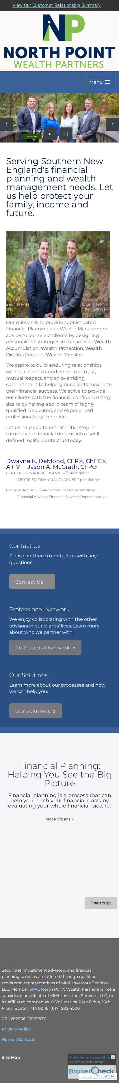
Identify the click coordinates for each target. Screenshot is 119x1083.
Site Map (11, 1057)
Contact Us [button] (29, 582)
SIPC (33, 989)
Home (8, 1039)
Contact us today (61, 440)
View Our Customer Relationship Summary (56, 5)
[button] (99, 82)
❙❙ (66, 133)
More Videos (59, 819)
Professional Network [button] (42, 648)
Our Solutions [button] (32, 711)
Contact (26, 1039)
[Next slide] (112, 124)
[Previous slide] (6, 124)
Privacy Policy (16, 1029)
